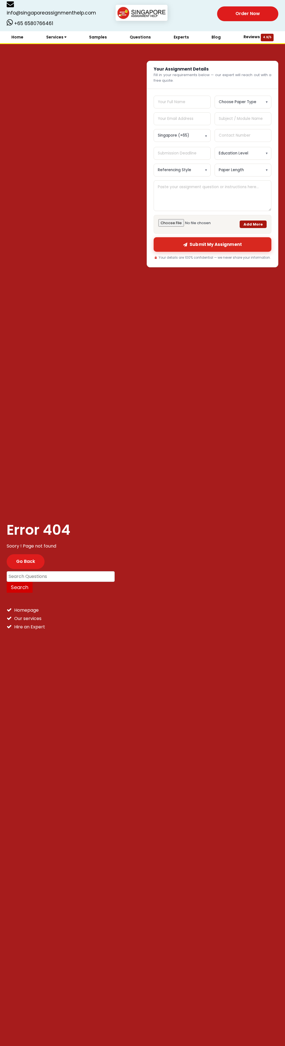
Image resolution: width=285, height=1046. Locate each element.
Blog (216, 37)
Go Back (25, 561)
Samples (98, 37)
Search (19, 587)
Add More (253, 224)
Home (17, 37)
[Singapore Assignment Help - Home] (143, 13)
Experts (181, 37)
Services (55, 37)
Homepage (26, 610)
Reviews (257, 37)
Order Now (247, 13)
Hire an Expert (29, 627)
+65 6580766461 (33, 23)
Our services (27, 618)
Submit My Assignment (216, 244)
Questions (140, 37)
